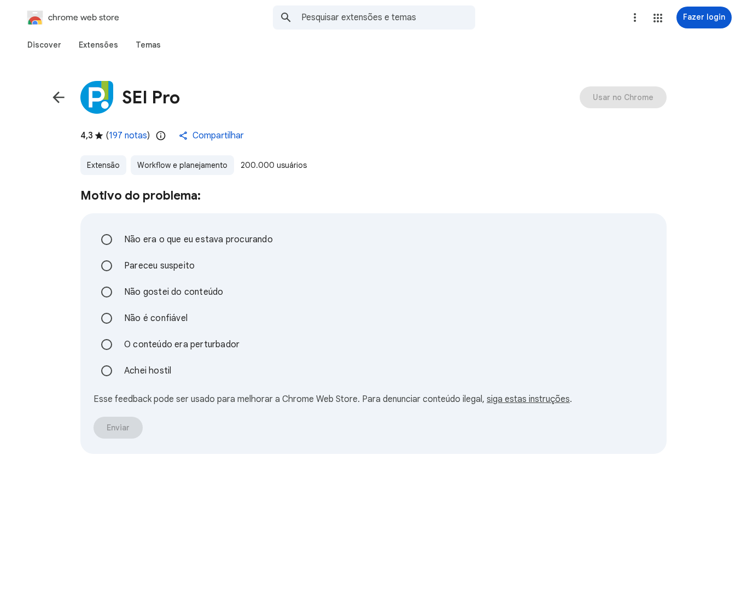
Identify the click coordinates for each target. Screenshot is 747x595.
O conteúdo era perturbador (182, 344)
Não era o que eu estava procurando (198, 239)
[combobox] (388, 17)
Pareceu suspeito (159, 265)
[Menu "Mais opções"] (635, 17)
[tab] (44, 45)
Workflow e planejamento (182, 165)
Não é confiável (156, 318)
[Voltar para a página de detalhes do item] (58, 97)
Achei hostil (147, 370)
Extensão (103, 165)
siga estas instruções (528, 399)
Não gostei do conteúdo (173, 292)
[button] (658, 18)
